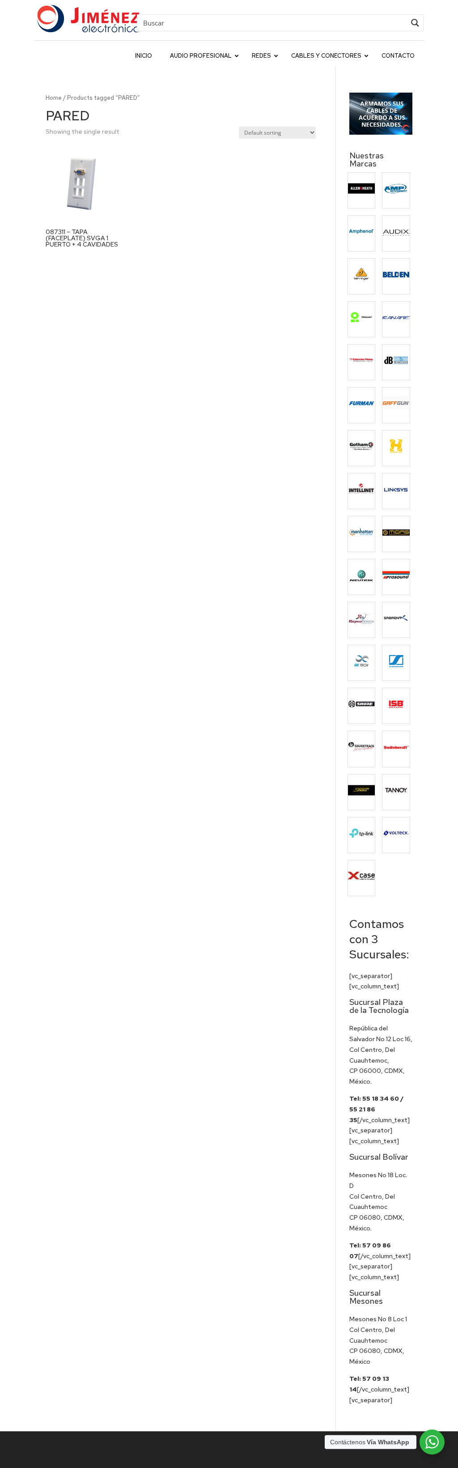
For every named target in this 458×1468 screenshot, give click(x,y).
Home (54, 98)
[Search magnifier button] (415, 23)
